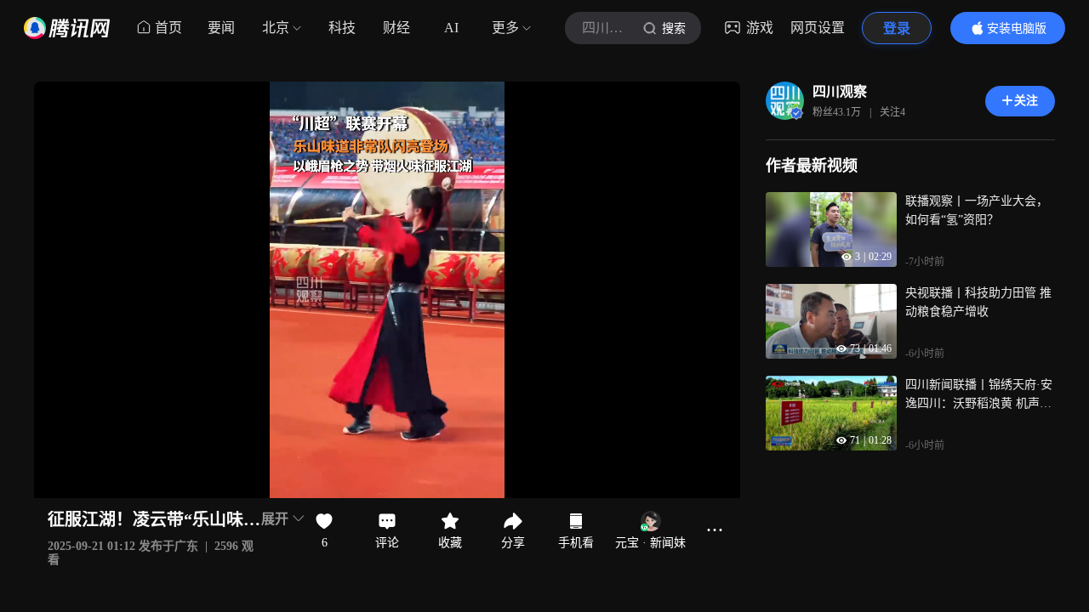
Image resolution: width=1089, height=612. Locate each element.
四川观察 (839, 91)
